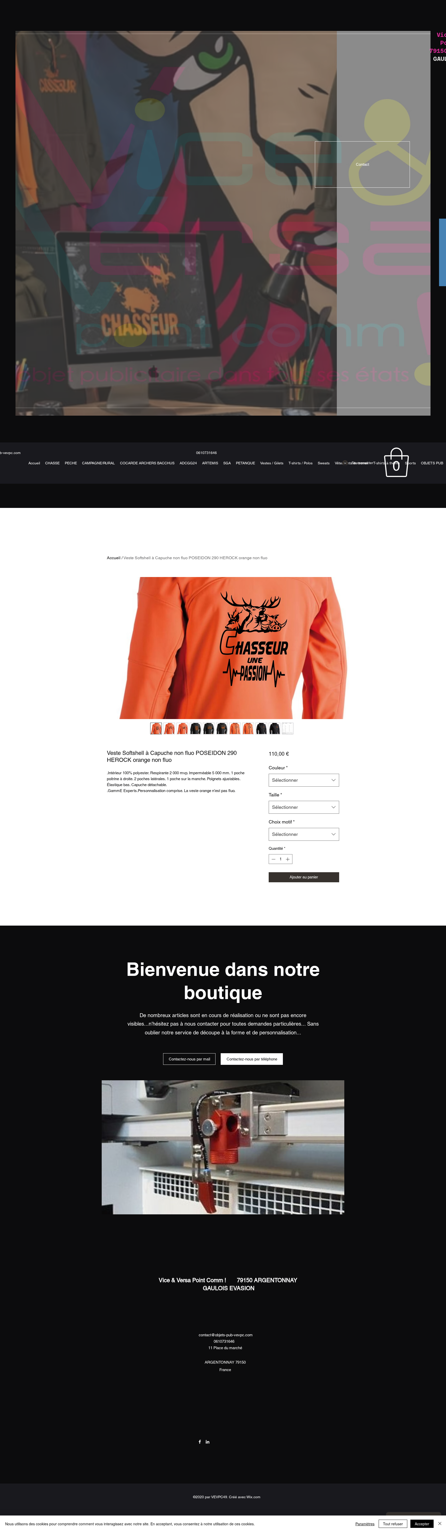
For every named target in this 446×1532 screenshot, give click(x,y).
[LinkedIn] (207, 1441)
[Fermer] (440, 1524)
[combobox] (304, 780)
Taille (275, 794)
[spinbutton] (280, 859)
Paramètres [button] (365, 1523)
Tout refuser (393, 1523)
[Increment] (288, 859)
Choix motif (282, 822)
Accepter (422, 1523)
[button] (396, 462)
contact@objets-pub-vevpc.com (226, 1335)
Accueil (114, 557)
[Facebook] (199, 1441)
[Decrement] (272, 859)
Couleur (278, 767)
